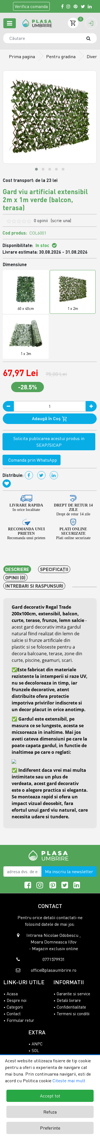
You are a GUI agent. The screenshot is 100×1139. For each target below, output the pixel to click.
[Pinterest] (76, 6)
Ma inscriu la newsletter (69, 871)
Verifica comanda (31, 6)
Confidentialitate (71, 1006)
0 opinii (52, 220)
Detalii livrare (69, 1000)
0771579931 (53, 959)
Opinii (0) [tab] (15, 577)
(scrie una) (61, 220)
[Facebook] (62, 6)
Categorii (15, 1006)
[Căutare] (91, 38)
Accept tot (50, 1096)
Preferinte (50, 1128)
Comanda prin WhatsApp (31, 460)
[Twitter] (83, 6)
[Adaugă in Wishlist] (6, 483)
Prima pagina (22, 56)
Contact (14, 1013)
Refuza (50, 1112)
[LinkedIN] (90, 6)
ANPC (37, 1043)
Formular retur (20, 1020)
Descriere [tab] (17, 569)
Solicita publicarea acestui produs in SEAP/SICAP (48, 442)
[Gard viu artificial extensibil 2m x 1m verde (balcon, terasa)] (37, 23)
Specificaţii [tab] (54, 569)
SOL (35, 1050)
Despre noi (16, 1000)
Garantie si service (73, 993)
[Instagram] (68, 6)
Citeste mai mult (68, 1080)
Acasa (12, 993)
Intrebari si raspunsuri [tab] (34, 586)
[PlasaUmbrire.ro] (50, 855)
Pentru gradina (61, 56)
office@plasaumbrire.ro (53, 970)
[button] (36, 169)
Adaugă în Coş (47, 418)
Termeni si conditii (73, 1013)
